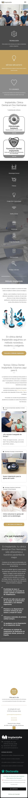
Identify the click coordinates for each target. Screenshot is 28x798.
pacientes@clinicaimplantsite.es (14, 714)
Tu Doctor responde (19, 451)
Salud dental (17, 487)
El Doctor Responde (21, 390)
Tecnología (12, 451)
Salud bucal (18, 407)
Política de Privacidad (14, 794)
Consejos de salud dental (10, 407)
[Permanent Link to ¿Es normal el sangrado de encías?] (14, 421)
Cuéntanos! (15, 788)
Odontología (7, 451)
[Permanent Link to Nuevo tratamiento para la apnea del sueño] (14, 463)
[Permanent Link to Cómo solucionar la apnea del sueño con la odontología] (14, 501)
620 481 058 (14, 720)
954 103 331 (14, 718)
